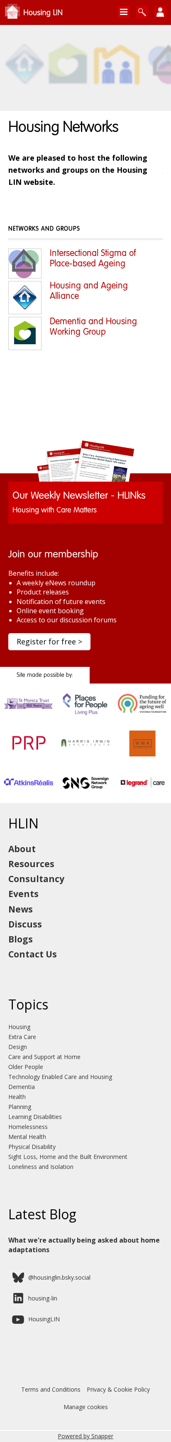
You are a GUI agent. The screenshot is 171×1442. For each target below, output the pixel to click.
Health (17, 1097)
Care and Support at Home (44, 1057)
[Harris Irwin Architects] (85, 754)
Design (17, 1047)
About (22, 849)
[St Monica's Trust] (28, 715)
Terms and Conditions (51, 1389)
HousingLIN (44, 1319)
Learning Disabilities (35, 1117)
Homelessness (28, 1127)
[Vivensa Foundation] (142, 715)
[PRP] (28, 754)
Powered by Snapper (85, 1436)
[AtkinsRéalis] (28, 794)
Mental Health (27, 1137)
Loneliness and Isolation (40, 1167)
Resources (31, 864)
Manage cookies (86, 1407)
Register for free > (49, 641)
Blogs (20, 939)
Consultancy (36, 879)
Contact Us (32, 954)
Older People (25, 1067)
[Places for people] (85, 715)
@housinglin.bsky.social (59, 1277)
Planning (19, 1107)
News (20, 909)
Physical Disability (32, 1147)
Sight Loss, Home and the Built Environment (67, 1157)
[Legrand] (142, 794)
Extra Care (22, 1037)
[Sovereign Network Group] (85, 794)
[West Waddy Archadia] (142, 754)
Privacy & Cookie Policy (118, 1389)
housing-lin (42, 1298)
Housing (19, 1027)
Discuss (25, 924)
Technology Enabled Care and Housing (60, 1077)
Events (23, 894)
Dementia (21, 1087)
